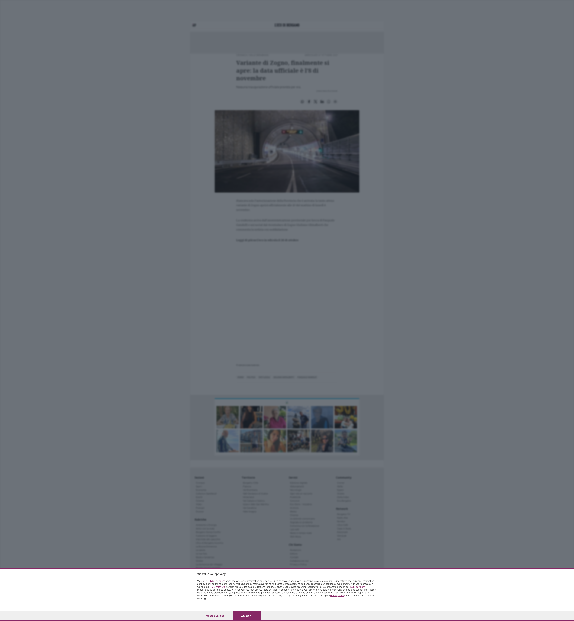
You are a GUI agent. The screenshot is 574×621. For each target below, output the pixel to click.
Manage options (215, 615)
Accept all (247, 615)
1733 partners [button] (217, 581)
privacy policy (337, 595)
